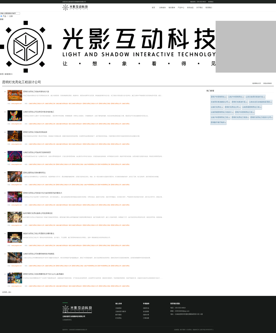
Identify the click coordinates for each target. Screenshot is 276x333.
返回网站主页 (256, 83)
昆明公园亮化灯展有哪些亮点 (34, 173)
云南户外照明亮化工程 (220, 117)
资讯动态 (190, 7)
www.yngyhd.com (16, 103)
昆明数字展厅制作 (218, 122)
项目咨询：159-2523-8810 (198, 1)
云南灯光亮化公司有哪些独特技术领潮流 (38, 254)
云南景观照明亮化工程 (251, 107)
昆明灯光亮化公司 (233, 107)
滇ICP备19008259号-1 (206, 329)
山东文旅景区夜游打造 (255, 97)
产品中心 (181, 7)
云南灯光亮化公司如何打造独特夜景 (37, 152)
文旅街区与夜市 (120, 311)
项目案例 (172, 7)
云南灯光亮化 (217, 107)
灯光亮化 (118, 318)
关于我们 (199, 7)
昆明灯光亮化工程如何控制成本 (35, 132)
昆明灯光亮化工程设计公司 (261, 117)
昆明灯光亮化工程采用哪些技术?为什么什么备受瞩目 (43, 274)
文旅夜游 (118, 308)
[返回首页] (79, 8)
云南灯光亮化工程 (50, 103)
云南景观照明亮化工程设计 (222, 112)
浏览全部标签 (267, 83)
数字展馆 (118, 315)
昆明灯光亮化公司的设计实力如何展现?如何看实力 (42, 193)
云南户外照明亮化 (236, 97)
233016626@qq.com (182, 311)
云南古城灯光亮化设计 (62, 103)
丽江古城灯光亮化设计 (75, 103)
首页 (153, 7)
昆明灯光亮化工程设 (240, 117)
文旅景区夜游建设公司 (220, 102)
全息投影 (146, 311)
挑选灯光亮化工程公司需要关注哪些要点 (38, 233)
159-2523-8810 (180, 308)
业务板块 (162, 7)
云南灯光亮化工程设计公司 (36, 103)
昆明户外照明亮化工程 (244, 112)
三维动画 (146, 318)
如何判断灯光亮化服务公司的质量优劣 (38, 213)
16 (9, 292)
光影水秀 (146, 315)
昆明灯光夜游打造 (239, 102)
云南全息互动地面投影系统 (260, 102)
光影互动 (146, 308)
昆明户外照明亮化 (219, 97)
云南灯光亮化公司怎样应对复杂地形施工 (38, 112)
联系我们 (210, 1)
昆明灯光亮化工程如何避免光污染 (36, 91)
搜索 (1, 19)
